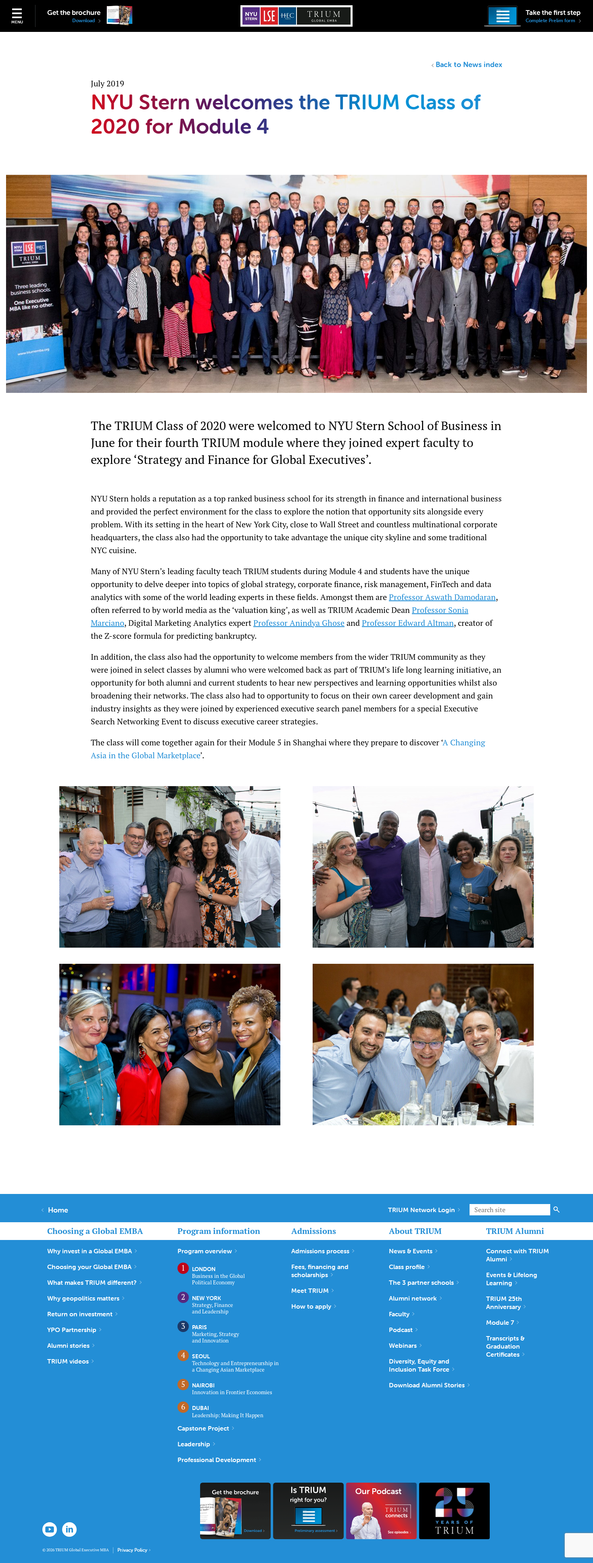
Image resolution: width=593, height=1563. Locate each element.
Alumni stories (68, 1345)
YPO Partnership (71, 1330)
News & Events (410, 1251)
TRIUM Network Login (421, 1210)
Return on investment (80, 1314)
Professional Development (216, 1460)
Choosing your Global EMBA (89, 1267)
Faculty (399, 1314)
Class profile (407, 1267)
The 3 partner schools (421, 1282)
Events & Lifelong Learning (511, 1279)
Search (556, 1209)
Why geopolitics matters (83, 1298)
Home (58, 1210)
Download (84, 20)
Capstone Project (203, 1428)
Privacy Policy (132, 1550)
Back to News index (469, 64)
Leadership (193, 1444)
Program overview (204, 1251)
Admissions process (320, 1251)
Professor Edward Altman (408, 623)
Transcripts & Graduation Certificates (505, 1346)
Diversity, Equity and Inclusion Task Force (419, 1365)
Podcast (401, 1330)
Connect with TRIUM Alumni (517, 1255)
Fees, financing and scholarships (320, 1271)
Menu (17, 22)
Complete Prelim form (551, 20)
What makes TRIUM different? (92, 1282)
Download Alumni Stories (427, 1385)
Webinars (403, 1345)
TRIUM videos (68, 1361)
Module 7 (500, 1322)
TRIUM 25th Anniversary (504, 1302)
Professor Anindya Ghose (299, 623)
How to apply (311, 1306)
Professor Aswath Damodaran (442, 597)
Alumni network (413, 1298)
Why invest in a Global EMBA (89, 1251)
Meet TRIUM (310, 1290)
